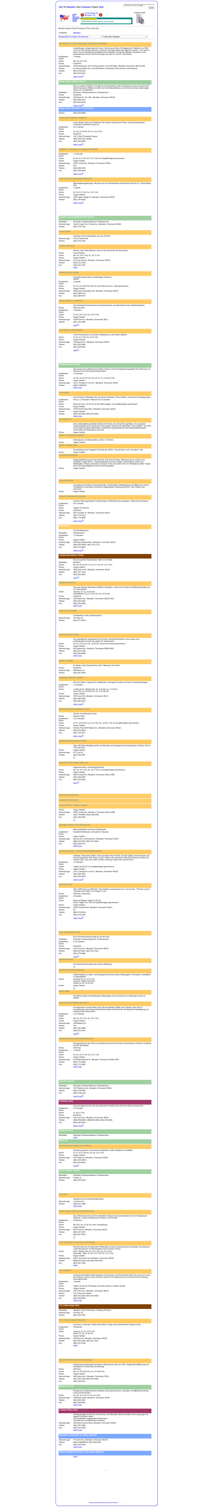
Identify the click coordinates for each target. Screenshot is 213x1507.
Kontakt (74, 19)
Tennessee (86, 7)
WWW (75, 77)
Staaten (74, 14)
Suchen (74, 21)
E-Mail (80, 77)
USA (60, 7)
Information (75, 17)
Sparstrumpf (76, 18)
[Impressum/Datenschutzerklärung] (98, 1502)
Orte (73, 15)
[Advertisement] (106, 210)
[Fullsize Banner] (106, 24)
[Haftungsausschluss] (112, 1502)
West (101, 7)
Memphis (71, 7)
